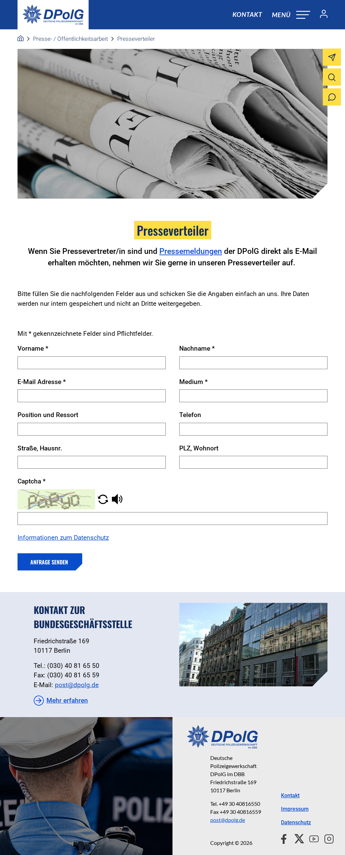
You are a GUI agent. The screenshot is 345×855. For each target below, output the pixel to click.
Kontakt (247, 14)
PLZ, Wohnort (198, 448)
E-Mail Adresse (42, 382)
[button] (103, 499)
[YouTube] (311, 838)
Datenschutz (296, 822)
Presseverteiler (136, 38)
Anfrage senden (49, 562)
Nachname (197, 348)
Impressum (295, 809)
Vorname (33, 348)
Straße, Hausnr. (40, 448)
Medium (193, 382)
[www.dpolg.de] (21, 38)
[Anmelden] (321, 15)
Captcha (31, 481)
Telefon (190, 415)
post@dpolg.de (77, 685)
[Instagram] (326, 838)
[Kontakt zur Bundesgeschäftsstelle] (253, 644)
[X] (296, 838)
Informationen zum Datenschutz (63, 537)
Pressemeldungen (190, 251)
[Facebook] (285, 838)
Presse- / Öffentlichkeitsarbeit (70, 38)
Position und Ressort (48, 415)
